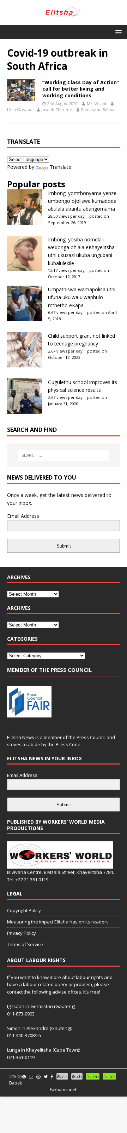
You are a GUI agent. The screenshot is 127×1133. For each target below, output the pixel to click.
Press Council (91, 737)
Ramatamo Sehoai (98, 109)
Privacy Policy (21, 933)
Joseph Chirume (57, 109)
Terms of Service (25, 944)
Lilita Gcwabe (19, 109)
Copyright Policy (24, 910)
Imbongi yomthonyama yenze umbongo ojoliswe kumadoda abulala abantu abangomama (82, 201)
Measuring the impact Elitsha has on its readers (58, 922)
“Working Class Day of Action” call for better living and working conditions (80, 88)
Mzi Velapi (96, 103)
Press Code (68, 744)
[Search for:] (63, 455)
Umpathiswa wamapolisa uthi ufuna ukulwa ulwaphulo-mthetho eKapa (81, 297)
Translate (60, 167)
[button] (117, 32)
